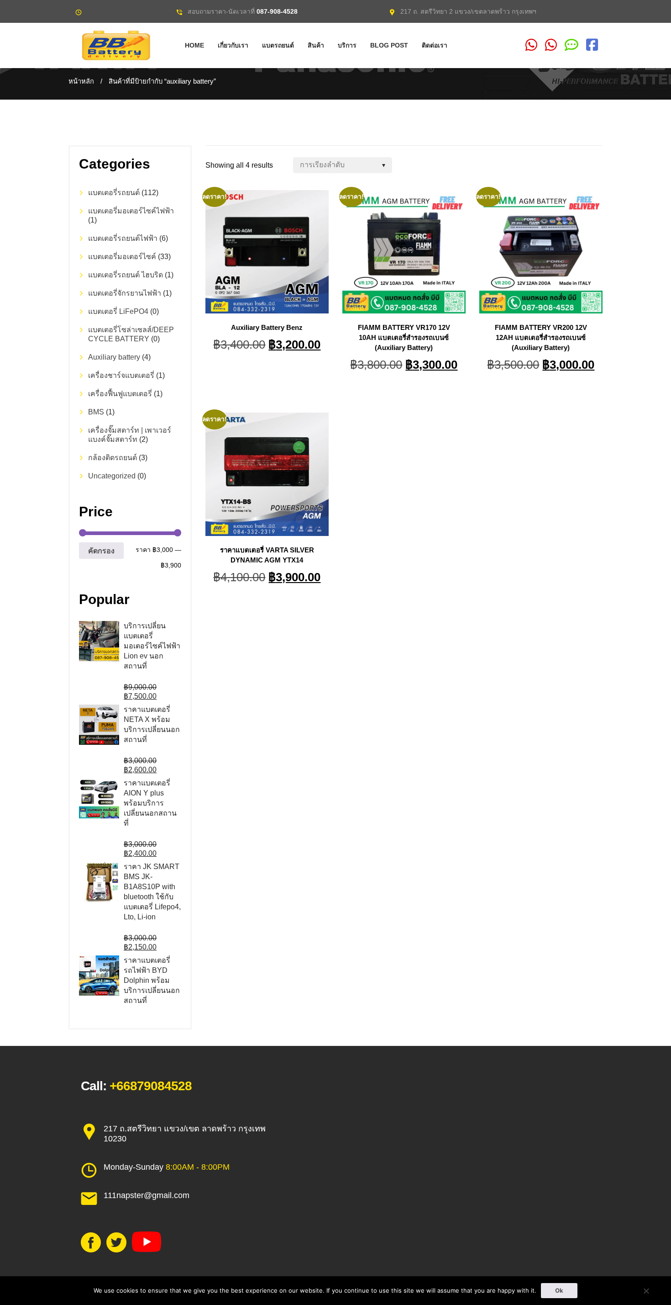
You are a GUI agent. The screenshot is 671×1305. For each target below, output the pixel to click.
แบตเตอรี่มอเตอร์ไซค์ (122, 256)
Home (194, 45)
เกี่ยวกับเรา (233, 45)
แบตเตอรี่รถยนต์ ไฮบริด (125, 275)
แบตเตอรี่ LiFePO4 (118, 311)
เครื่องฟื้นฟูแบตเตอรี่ (120, 394)
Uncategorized (112, 476)
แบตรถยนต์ (278, 45)
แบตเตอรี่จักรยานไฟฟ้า (124, 293)
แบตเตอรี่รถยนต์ (114, 192)
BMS (96, 412)
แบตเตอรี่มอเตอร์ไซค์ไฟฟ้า (131, 211)
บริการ (347, 45)
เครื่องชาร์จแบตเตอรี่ (121, 375)
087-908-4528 (277, 11)
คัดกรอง (101, 550)
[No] (646, 1290)
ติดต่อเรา (434, 45)
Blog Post (389, 45)
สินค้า (316, 45)
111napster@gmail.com (146, 1195)
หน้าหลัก (81, 81)
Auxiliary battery (114, 357)
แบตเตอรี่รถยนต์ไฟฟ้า (122, 238)
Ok (559, 1290)
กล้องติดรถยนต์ (112, 458)
